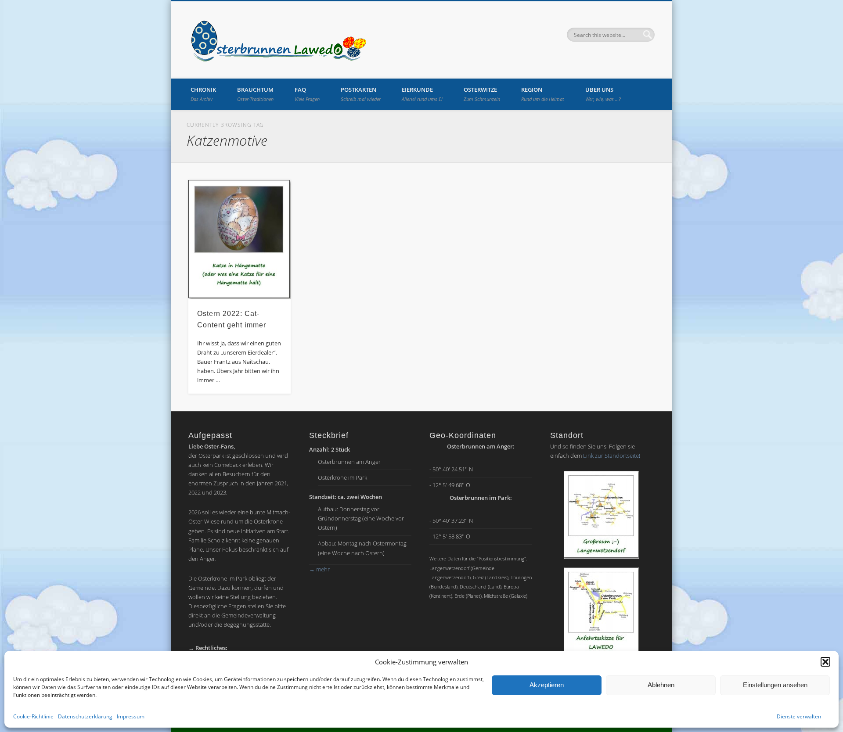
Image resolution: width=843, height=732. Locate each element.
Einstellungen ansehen (775, 685)
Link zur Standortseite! (611, 455)
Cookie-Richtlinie (33, 716)
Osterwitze (482, 94)
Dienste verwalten (799, 716)
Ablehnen (661, 685)
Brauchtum (255, 94)
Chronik (203, 94)
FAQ (307, 94)
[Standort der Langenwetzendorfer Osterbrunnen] (601, 515)
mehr (319, 569)
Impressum (130, 716)
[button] (825, 661)
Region (542, 94)
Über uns (603, 94)
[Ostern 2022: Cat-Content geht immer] (239, 239)
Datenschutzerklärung (85, 716)
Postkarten (361, 94)
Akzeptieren (547, 685)
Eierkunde (422, 94)
